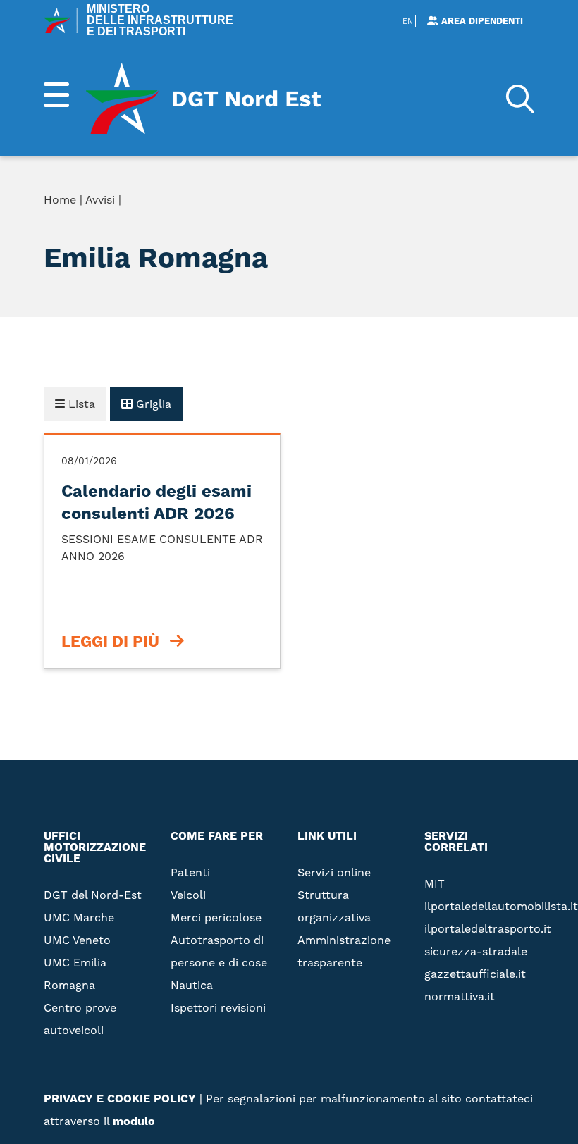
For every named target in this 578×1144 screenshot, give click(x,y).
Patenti (190, 872)
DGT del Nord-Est (93, 895)
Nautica (192, 985)
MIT (434, 883)
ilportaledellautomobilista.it (501, 906)
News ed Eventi (415, 338)
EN (407, 21)
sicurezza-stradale (475, 951)
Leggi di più (110, 642)
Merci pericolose (216, 917)
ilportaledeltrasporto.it (487, 928)
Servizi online (412, 203)
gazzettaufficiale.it (475, 974)
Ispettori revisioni (218, 1007)
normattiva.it (459, 996)
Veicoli (188, 895)
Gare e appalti (413, 316)
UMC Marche (79, 917)
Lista (80, 404)
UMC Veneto (77, 940)
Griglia (152, 404)
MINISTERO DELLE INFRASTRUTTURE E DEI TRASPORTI (160, 20)
